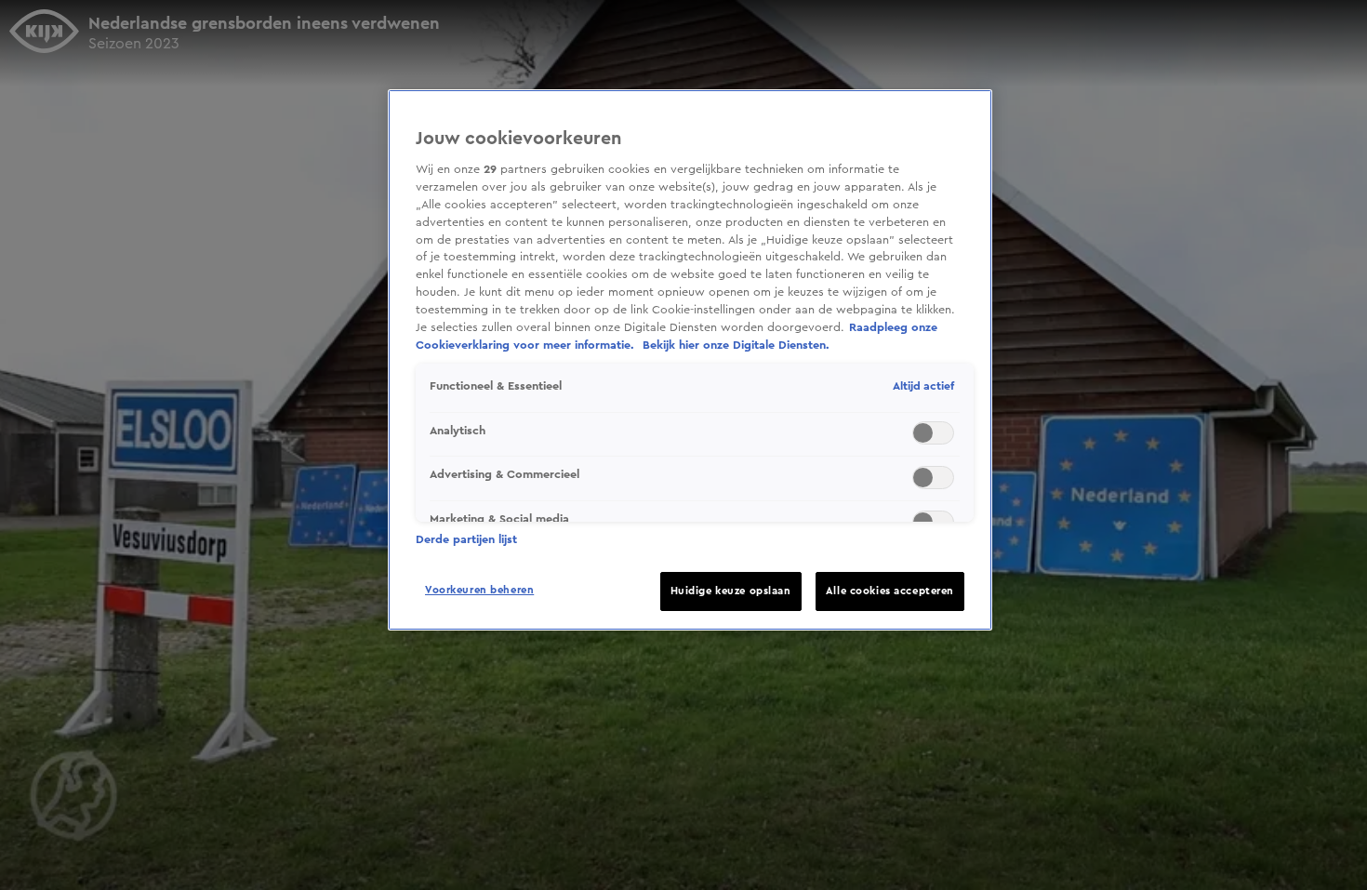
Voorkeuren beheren (479, 590)
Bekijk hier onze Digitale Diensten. (736, 345)
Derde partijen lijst (466, 539)
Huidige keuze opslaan (730, 591)
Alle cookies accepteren (890, 591)
